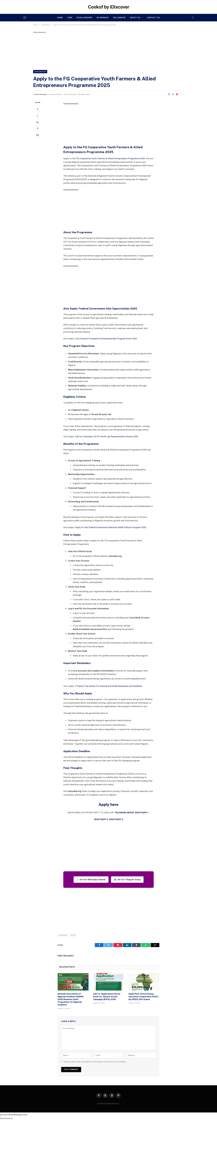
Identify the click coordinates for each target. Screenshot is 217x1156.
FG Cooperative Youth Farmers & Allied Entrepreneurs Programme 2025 (110, 158)
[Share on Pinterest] (177, 94)
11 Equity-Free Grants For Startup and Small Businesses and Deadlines (108, 686)
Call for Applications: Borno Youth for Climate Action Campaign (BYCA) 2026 (106, 997)
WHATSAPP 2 (101, 819)
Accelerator (40, 71)
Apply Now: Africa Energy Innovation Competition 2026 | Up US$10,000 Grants (143, 997)
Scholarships (84, 18)
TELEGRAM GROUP (124, 812)
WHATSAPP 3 (116, 819)
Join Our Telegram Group (128, 879)
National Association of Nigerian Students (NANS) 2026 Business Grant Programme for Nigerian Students (71, 999)
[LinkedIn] (37, 122)
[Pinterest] (37, 128)
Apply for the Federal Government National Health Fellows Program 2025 (110, 527)
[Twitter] (37, 115)
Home (60, 18)
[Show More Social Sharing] (182, 94)
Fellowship (119, 18)
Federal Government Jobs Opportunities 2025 (108, 308)
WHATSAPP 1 (141, 812)
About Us (135, 18)
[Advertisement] (108, 51)
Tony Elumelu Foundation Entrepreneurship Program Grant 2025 (106, 338)
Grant (73, 935)
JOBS (69, 18)
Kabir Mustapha (41, 94)
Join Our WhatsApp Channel (92, 879)
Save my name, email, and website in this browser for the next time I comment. (95, 1062)
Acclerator (63, 935)
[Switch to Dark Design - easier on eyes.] (192, 17)
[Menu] (24, 18)
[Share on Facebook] (169, 94)
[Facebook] (37, 109)
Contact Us (153, 18)
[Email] (37, 134)
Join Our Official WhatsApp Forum (13, 1115)
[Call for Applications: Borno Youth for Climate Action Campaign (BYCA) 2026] (108, 981)
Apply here (108, 804)
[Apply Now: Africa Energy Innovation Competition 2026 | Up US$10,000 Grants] (143, 981)
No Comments (71, 94)
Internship (103, 18)
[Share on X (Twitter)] (173, 94)
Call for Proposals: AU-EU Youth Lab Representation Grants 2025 (106, 436)
